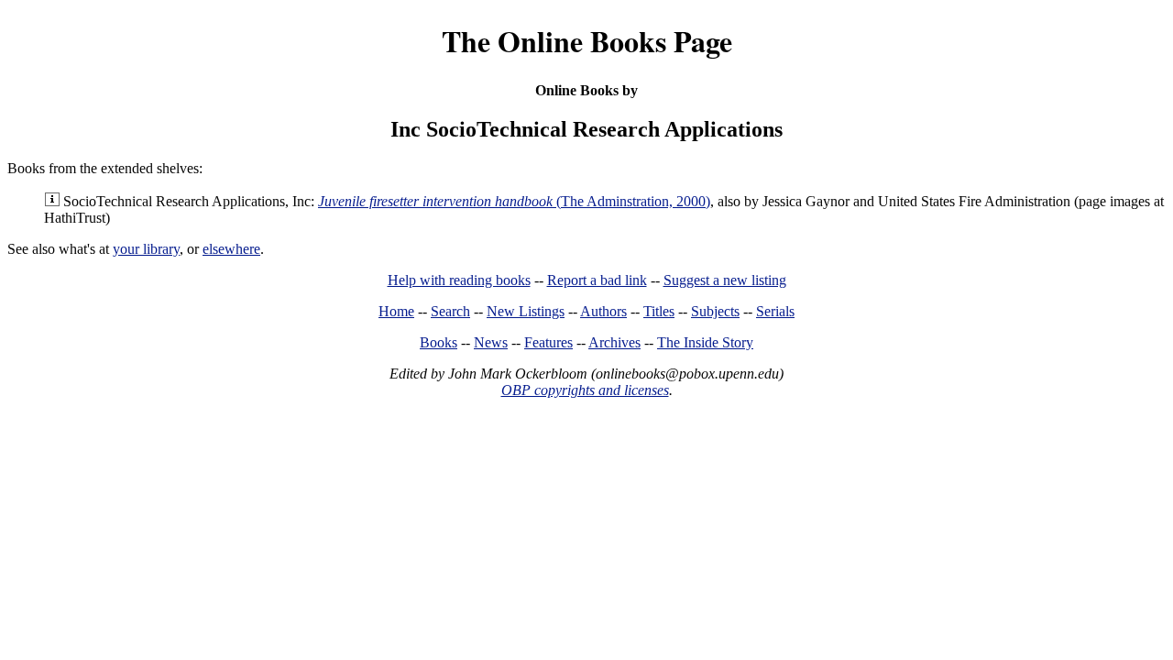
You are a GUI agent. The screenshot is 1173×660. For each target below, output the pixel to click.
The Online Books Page (587, 40)
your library (146, 249)
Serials (775, 311)
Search (450, 311)
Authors (603, 311)
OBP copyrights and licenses (585, 390)
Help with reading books (459, 280)
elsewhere (231, 249)
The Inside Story (705, 342)
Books (438, 342)
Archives (614, 342)
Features (548, 342)
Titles (658, 311)
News (491, 342)
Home (396, 311)
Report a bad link (597, 280)
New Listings (526, 311)
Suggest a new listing (724, 280)
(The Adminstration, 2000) (514, 201)
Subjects (715, 311)
